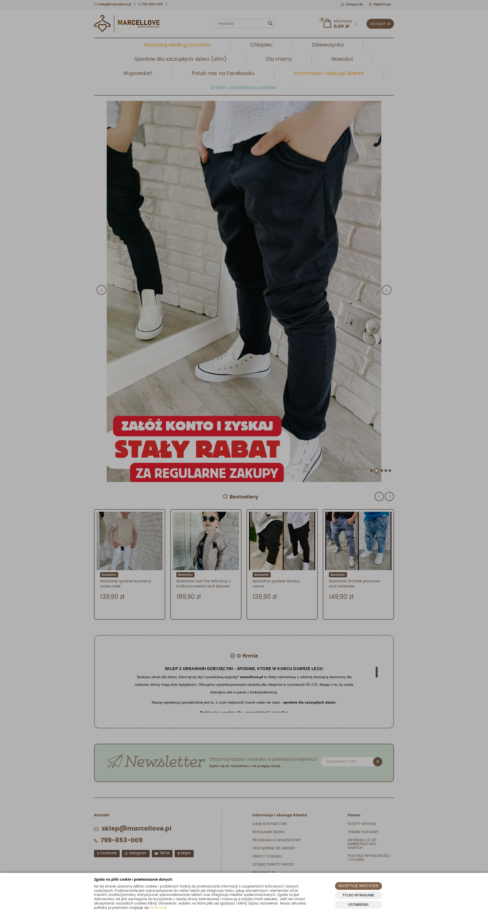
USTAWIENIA (358, 905)
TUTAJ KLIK (158, 908)
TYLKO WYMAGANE (358, 895)
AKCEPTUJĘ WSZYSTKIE (358, 886)
